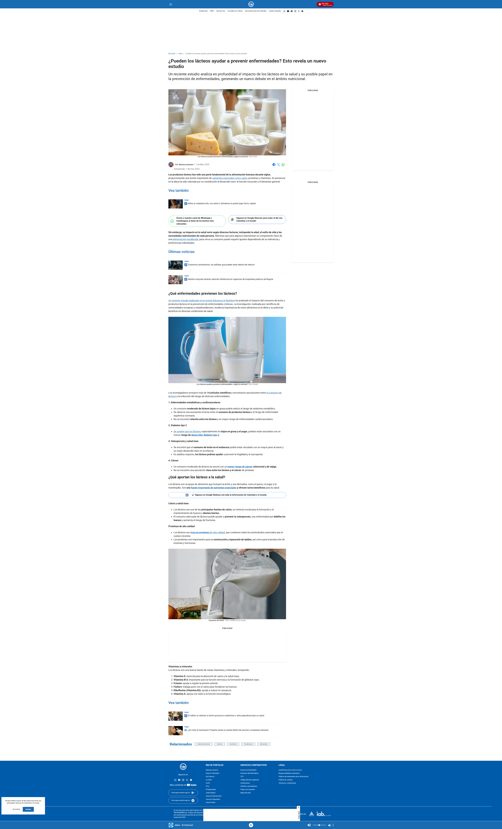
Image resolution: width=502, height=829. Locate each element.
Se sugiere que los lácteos (187, 431)
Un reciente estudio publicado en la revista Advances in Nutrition (201, 300)
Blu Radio (171, 54)
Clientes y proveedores (248, 786)
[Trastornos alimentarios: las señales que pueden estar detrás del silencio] (175, 265)
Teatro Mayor (210, 793)
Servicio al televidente (248, 770)
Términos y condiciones (287, 783)
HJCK (208, 783)
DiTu (207, 786)
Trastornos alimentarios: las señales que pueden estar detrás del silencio (221, 264)
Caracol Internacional (213, 796)
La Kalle (209, 780)
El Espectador (211, 790)
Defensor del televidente (249, 773)
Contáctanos (245, 783)
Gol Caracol (210, 776)
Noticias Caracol (212, 770)
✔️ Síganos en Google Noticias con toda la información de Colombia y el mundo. (229, 495)
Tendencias (248, 744)
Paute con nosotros (247, 790)
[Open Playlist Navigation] (333, 825)
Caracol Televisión (212, 773)
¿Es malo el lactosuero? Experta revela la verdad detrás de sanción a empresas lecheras (228, 730)
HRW (212, 11)
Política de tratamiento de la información (293, 776)
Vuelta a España (275, 11)
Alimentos (263, 744)
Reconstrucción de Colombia (255, 11)
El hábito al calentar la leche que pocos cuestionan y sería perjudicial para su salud (226, 715)
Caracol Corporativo (213, 799)
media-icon (251, 825)
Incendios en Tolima (235, 11)
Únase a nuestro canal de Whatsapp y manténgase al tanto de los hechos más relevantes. (195, 221)
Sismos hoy (220, 11)
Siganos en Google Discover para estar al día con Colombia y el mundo (259, 219)
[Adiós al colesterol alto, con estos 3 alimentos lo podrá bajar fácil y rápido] (175, 203)
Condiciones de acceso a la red (290, 770)
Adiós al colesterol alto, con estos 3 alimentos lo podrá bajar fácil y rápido (222, 203)
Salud (180, 54)
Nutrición (233, 744)
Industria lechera (203, 744)
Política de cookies (286, 780)
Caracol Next (210, 802)
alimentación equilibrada (185, 239)
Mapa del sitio (245, 793)
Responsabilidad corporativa (289, 773)
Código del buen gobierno (249, 780)
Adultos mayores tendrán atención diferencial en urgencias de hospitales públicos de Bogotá (230, 279)
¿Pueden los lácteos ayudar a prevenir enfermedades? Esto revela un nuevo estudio (216, 54)
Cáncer (219, 744)
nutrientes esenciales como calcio (229, 178)
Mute (309, 825)
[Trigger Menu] (170, 4)
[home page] (251, 4)
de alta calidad (207, 532)
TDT (242, 776)
